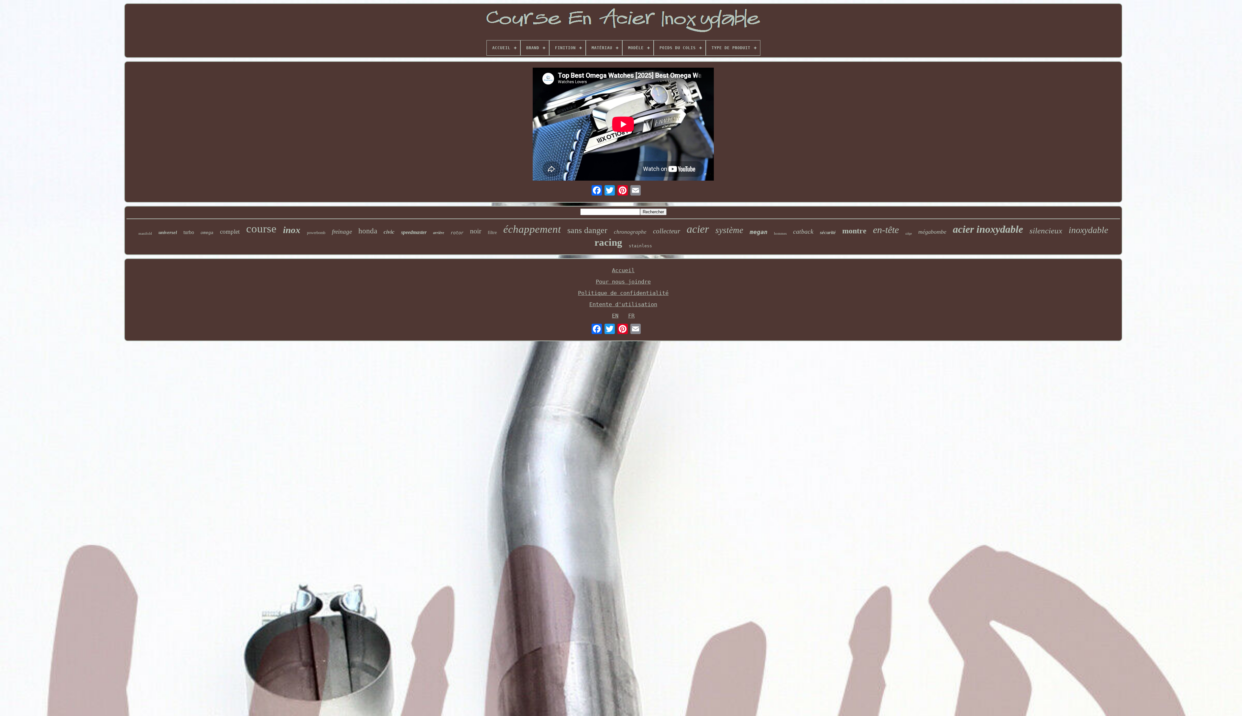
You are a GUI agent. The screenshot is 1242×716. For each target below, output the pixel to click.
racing (608, 242)
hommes (780, 233)
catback (803, 231)
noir (475, 231)
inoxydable (1088, 230)
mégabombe (932, 232)
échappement (532, 229)
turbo (188, 232)
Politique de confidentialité (623, 293)
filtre (492, 232)
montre (854, 231)
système (729, 230)
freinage (342, 231)
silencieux (1046, 230)
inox (291, 230)
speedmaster (414, 232)
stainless (640, 245)
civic (389, 232)
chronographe (630, 232)
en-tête (886, 229)
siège (908, 233)
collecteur (666, 231)
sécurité (828, 232)
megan (759, 232)
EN (615, 315)
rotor (457, 232)
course (261, 228)
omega (207, 232)
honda (367, 231)
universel (167, 232)
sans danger (587, 230)
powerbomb (316, 232)
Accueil (623, 270)
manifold (145, 233)
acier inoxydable (988, 229)
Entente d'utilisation (623, 304)
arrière (438, 232)
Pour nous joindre (623, 281)
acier (698, 229)
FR (631, 315)
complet (230, 231)
